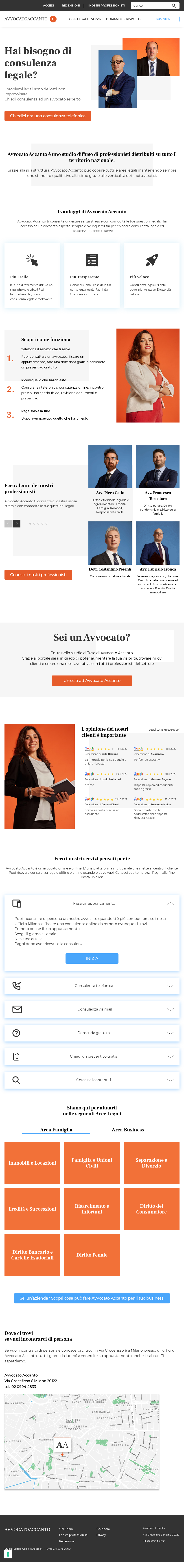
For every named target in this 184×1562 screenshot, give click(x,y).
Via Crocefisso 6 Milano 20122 (161, 1534)
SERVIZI (97, 19)
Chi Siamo (66, 1529)
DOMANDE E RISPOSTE (123, 19)
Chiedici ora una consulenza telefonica (48, 115)
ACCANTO (26, 19)
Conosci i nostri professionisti (38, 574)
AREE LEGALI (78, 19)
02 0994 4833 (156, 1541)
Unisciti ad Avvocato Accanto (92, 680)
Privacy (101, 1535)
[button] (16, 523)
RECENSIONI (71, 5)
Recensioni (66, 1541)
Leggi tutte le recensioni (164, 729)
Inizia (92, 958)
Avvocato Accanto (154, 1528)
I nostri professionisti (73, 1535)
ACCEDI (48, 5)
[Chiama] (53, 19)
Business (163, 19)
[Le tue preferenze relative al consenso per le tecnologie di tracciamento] (8, 1554)
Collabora (103, 1529)
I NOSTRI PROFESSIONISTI (106, 5)
